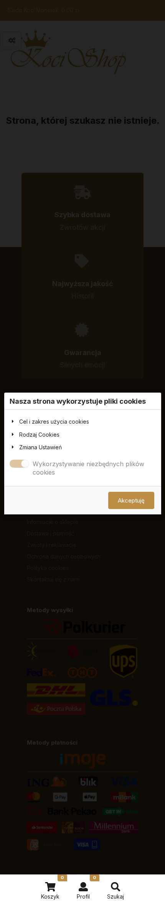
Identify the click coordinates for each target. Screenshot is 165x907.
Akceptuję (131, 500)
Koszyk (52, 887)
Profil (86, 887)
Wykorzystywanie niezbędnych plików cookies (88, 468)
